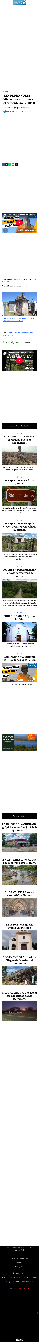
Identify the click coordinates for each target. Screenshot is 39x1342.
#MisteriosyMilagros (25, 333)
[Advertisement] (19, 24)
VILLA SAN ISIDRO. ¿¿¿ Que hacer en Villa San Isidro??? (20, 861)
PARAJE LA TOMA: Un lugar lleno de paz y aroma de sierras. (19, 573)
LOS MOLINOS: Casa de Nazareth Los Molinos (20, 894)
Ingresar (20, 1267)
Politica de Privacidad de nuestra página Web (19, 1249)
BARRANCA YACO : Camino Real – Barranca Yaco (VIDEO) (19, 658)
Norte (5, 91)
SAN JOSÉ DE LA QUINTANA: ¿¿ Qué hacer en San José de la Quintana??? (19, 827)
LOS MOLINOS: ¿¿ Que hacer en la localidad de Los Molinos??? (20, 995)
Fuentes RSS (20, 1262)
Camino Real (12, 333)
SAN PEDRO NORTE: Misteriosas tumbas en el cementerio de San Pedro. (18, 319)
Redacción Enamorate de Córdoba (19, 111)
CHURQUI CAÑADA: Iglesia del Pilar (19, 618)
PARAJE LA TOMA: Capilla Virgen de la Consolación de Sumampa (19, 526)
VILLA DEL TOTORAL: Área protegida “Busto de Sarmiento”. (19, 439)
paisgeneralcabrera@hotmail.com (19, 1282)
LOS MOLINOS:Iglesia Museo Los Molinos (20, 926)
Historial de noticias (19, 1258)
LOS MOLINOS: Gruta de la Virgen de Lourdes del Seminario (20, 960)
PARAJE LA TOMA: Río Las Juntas (19, 482)
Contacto (19, 1254)
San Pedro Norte (8, 336)
